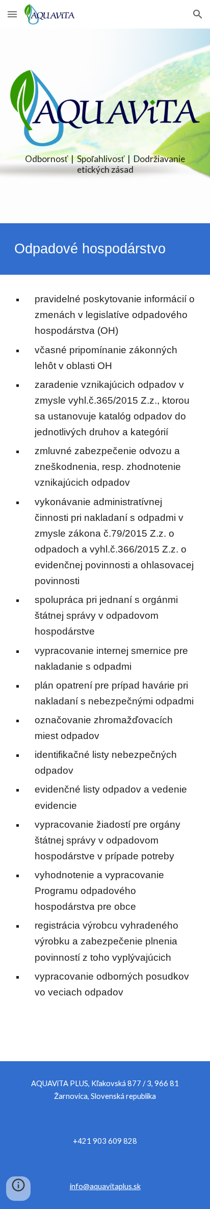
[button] (12, 14)
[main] (105, 164)
